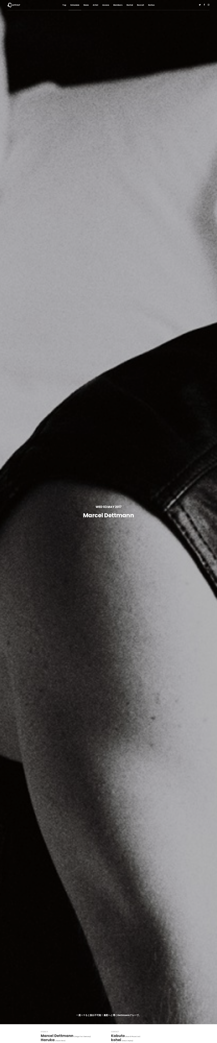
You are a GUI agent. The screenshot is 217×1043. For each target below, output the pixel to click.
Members (117, 5)
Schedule (74, 5)
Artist (95, 5)
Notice (151, 5)
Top (64, 5)
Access (105, 5)
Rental (130, 5)
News (86, 5)
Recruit (140, 5)
